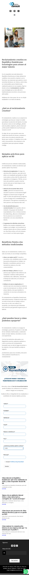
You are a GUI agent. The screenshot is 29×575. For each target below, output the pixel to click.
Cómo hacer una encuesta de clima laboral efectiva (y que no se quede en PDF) (14, 512)
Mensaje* (6, 454)
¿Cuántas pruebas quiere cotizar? (13, 445)
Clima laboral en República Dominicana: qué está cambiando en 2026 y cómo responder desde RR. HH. (14, 480)
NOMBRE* (6, 410)
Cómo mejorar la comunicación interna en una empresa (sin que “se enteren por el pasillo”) (14, 528)
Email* (5, 424)
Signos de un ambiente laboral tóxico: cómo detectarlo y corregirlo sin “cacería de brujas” (13, 497)
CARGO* (5, 403)
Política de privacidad (17, 461)
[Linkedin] (14, 11)
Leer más (4, 488)
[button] (14, 14)
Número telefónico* (9, 431)
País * (5, 438)
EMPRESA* (6, 417)
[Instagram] (18, 11)
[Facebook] (10, 11)
